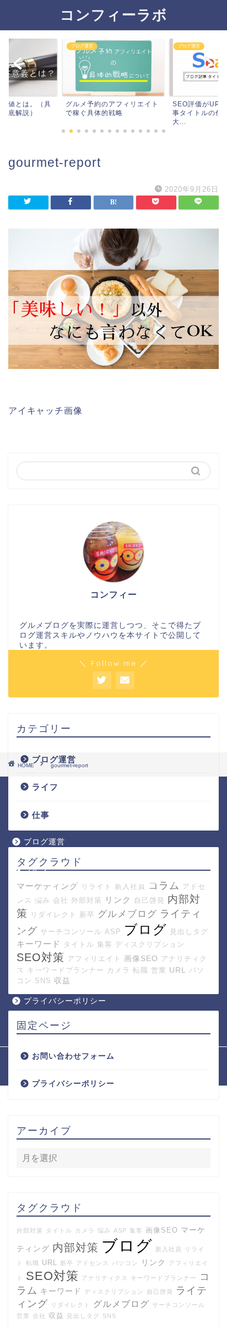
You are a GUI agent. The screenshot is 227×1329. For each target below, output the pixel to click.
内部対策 (75, 1247)
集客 (104, 944)
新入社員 (168, 1249)
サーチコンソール (71, 931)
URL (49, 1263)
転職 (32, 1263)
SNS (109, 1315)
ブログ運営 (44, 842)
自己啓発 (160, 1291)
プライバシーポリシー (73, 1084)
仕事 (41, 815)
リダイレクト (53, 914)
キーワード (39, 943)
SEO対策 (40, 957)
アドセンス (92, 1263)
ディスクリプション (150, 944)
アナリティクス (105, 1277)
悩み (104, 1230)
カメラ (85, 1230)
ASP (113, 931)
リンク (153, 1262)
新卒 (87, 914)
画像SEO (141, 958)
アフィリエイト (94, 958)
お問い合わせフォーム (73, 1056)
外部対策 (30, 1230)
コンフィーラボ (113, 14)
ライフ (45, 786)
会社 (39, 1315)
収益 (56, 1316)
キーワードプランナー (164, 1277)
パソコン (125, 1263)
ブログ (145, 929)
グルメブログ (127, 914)
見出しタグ (189, 931)
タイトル (78, 944)
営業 (23, 1315)
